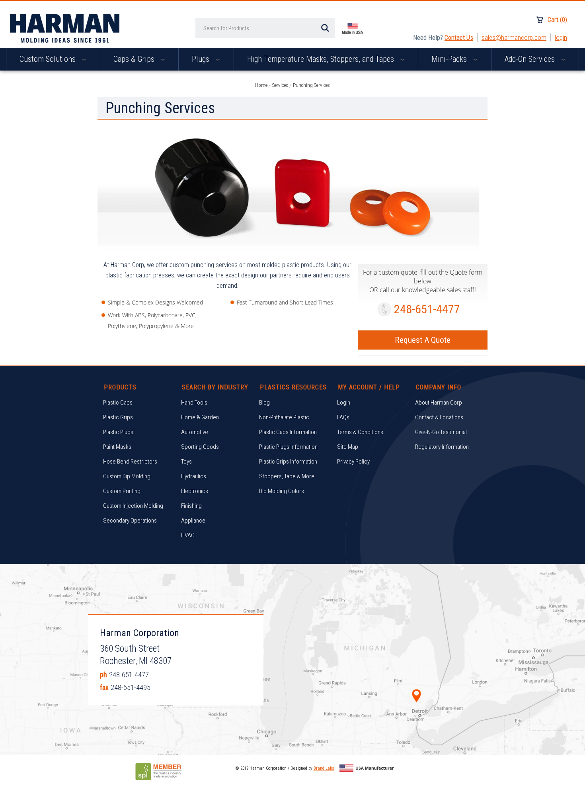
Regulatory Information (442, 446)
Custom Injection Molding (133, 505)
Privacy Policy (353, 461)
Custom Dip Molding (126, 476)
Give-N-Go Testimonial (441, 432)
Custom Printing (121, 491)
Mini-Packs (450, 59)
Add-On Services (531, 59)
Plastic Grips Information (288, 461)
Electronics (194, 491)
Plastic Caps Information (288, 432)
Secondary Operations (130, 520)
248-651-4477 (427, 309)
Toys (186, 461)
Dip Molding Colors (281, 491)
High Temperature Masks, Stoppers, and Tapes (321, 59)
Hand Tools (194, 402)
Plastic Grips (118, 417)
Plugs (201, 59)
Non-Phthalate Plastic (284, 417)
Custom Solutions (49, 59)
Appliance (193, 520)
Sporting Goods (200, 446)
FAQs (343, 417)
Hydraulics (193, 476)
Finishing (191, 505)
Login (561, 37)
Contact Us (459, 37)
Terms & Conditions (360, 432)
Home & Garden (200, 417)
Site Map (347, 446)
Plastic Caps (118, 402)
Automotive (194, 432)
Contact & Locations (439, 417)
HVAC (188, 535)
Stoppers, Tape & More (286, 476)
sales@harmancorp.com (514, 37)
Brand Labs (324, 768)
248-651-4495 (130, 687)
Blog (264, 402)
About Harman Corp (438, 402)
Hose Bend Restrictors (130, 461)
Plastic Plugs (118, 432)
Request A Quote (422, 340)
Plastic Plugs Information (288, 446)
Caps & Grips (134, 59)
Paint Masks (117, 446)
